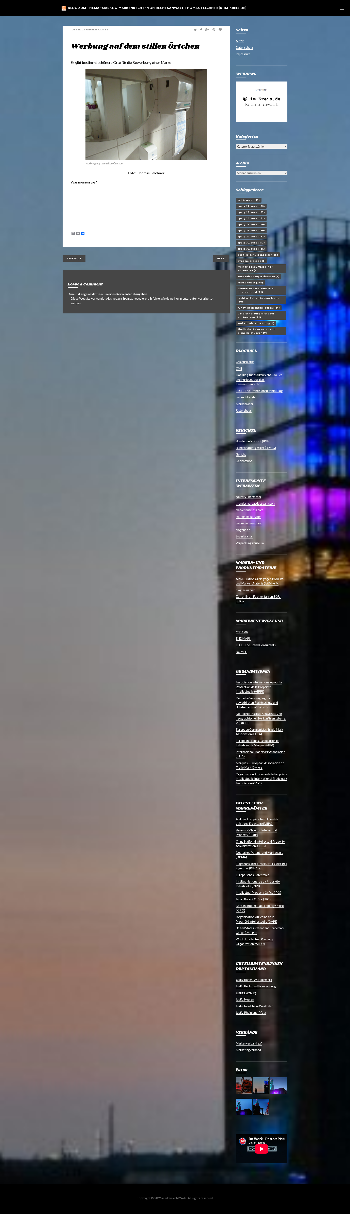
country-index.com (248, 497)
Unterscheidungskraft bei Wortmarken (256, 315)
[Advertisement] (118, 200)
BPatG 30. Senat (251, 242)
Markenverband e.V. (249, 1043)
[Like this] (221, 29)
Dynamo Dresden (252, 260)
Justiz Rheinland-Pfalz (251, 1012)
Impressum (243, 54)
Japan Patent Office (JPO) (253, 899)
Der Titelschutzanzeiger (258, 254)
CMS (239, 368)
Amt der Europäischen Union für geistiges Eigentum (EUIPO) (257, 821)
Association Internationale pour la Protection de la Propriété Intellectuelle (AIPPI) (259, 686)
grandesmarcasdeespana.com (255, 503)
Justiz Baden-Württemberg (254, 979)
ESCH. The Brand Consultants (256, 645)
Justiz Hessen (245, 999)
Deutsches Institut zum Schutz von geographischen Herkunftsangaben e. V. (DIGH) (261, 718)
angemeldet (89, 294)
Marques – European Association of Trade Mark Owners (260, 765)
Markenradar (244, 404)
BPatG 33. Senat (251, 248)
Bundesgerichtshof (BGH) (253, 441)
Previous (74, 258)
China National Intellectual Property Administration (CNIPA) (260, 844)
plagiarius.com (245, 590)
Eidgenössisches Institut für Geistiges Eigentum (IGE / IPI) (261, 866)
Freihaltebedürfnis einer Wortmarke (255, 268)
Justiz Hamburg (246, 993)
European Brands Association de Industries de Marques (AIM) (257, 743)
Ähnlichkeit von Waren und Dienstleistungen (256, 331)
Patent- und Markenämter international (256, 290)
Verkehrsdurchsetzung (256, 323)
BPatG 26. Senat (251, 218)
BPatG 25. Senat (251, 212)
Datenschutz (244, 47)
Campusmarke (245, 362)
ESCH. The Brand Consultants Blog (259, 391)
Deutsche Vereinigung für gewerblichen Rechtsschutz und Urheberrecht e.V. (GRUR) (257, 702)
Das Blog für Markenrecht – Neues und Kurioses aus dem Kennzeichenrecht (259, 379)
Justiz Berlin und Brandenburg (256, 986)
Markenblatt (250, 282)
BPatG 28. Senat (251, 230)
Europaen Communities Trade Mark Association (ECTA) (259, 732)
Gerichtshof (244, 461)
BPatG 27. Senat (251, 224)
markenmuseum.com (249, 523)
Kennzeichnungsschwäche (258, 276)
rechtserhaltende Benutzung (258, 299)
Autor (240, 41)
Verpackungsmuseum (250, 543)
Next (221, 258)
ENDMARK (243, 638)
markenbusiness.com (249, 510)
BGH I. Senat (249, 200)
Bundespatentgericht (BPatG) (256, 447)
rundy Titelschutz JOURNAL (259, 307)
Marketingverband (248, 1050)
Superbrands (244, 536)
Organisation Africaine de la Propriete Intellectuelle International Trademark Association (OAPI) (261, 778)
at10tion (242, 632)
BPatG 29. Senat (251, 236)
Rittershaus (244, 410)
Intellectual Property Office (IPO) (258, 892)
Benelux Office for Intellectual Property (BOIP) (256, 832)
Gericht (241, 454)
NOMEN (241, 651)
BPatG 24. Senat (251, 206)
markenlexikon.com (248, 516)
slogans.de (243, 530)
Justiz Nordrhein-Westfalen (254, 1006)
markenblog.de (245, 397)
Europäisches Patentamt (252, 875)
